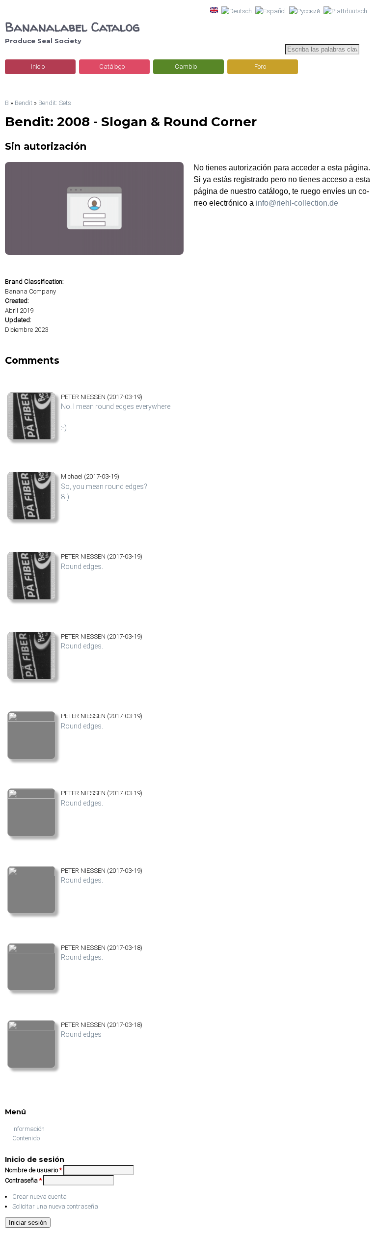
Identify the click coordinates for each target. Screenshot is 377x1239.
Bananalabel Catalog (72, 26)
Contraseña (23, 1180)
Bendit (23, 103)
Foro (260, 66)
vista (13, 447)
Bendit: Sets (54, 103)
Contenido (26, 1138)
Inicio (38, 66)
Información (28, 1128)
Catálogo (112, 66)
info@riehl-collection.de (297, 203)
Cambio (186, 66)
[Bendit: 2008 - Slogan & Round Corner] (214, 11)
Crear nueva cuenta (39, 1196)
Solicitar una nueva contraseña (55, 1206)
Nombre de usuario (33, 1170)
